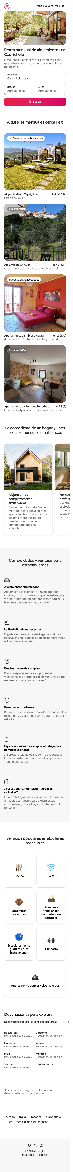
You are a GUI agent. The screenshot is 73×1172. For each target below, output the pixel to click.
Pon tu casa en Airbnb (50, 6)
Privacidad (28, 1154)
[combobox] (35, 78)
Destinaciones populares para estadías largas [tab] (30, 1021)
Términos (43, 1154)
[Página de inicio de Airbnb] (7, 5)
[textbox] (19, 91)
